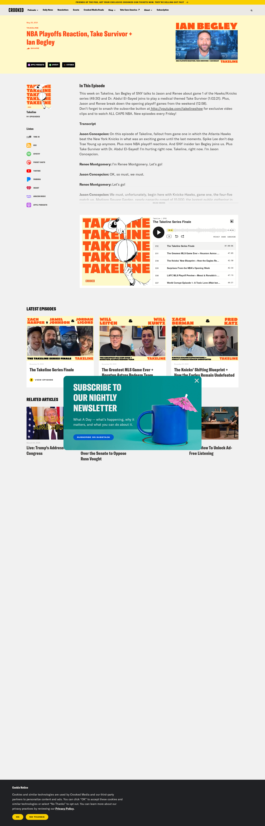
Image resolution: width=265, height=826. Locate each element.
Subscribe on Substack (93, 437)
